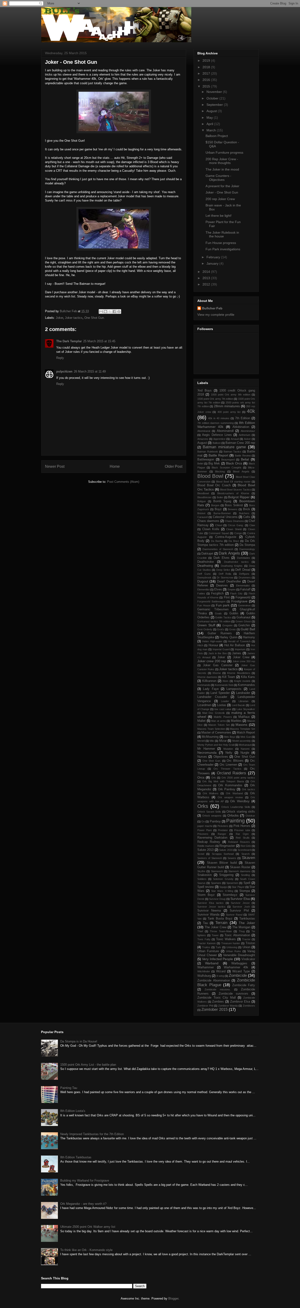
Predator (223, 830)
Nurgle (244, 752)
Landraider (243, 693)
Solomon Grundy (223, 879)
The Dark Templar (69, 341)
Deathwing (205, 565)
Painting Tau (68, 1088)
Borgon (215, 505)
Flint (227, 597)
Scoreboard (244, 849)
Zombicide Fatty (243, 985)
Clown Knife (210, 529)
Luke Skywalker (245, 709)
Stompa (244, 891)
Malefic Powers (223, 716)
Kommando (203, 685)
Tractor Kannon (206, 943)
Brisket (201, 513)
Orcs (200, 777)
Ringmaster (227, 846)
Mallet (201, 720)
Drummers (245, 577)
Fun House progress (221, 243)
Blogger (173, 1298)
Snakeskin (204, 875)
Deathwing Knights (232, 565)
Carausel (202, 517)
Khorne (217, 673)
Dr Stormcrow (225, 577)
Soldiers (201, 879)
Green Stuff (206, 625)
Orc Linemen (228, 764)
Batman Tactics (233, 451)
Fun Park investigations (223, 249)
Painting (235, 821)
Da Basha (217, 541)
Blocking (220, 471)
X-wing (220, 975)
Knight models (242, 681)
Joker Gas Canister (217, 665)
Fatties (201, 593)
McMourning (210, 736)
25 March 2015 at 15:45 (99, 341)
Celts (246, 517)
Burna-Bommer (222, 513)
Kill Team (228, 677)
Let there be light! (219, 215)
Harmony (249, 637)
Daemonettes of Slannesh (217, 549)
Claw (252, 525)
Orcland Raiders (231, 773)
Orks (202, 806)
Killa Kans (248, 677)
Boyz (218, 509)
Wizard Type (241, 971)
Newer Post (54, 466)
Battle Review (243, 455)
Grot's (220, 629)
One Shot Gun (244, 756)
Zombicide (238, 975)
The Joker (247, 923)
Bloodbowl (203, 493)
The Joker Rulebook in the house (222, 234)
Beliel (200, 463)
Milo (212, 740)
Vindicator (248, 959)
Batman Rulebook (207, 451)
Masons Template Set (242, 728)
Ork (213, 777)
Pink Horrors (242, 826)
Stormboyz (230, 895)
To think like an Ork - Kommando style (86, 1250)
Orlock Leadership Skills (235, 807)
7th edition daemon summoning (215, 423)
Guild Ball (248, 629)
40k (251, 411)
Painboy (215, 821)
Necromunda (207, 752)
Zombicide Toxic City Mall (216, 997)
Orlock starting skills (240, 811)
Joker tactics (73, 317)
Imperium (240, 649)
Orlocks (233, 815)
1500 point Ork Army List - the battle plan (88, 1064)
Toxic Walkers (226, 939)
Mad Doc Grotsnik (213, 712)
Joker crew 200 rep (211, 661)
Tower (215, 935)
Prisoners (202, 834)
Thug (242, 931)
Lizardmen (204, 705)
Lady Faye (210, 689)
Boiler (220, 497)
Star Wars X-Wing (222, 891)
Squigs (223, 887)
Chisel (218, 525)
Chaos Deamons (234, 521)
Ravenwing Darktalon (212, 837)
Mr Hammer (206, 748)
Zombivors (249, 1005)
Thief (200, 931)
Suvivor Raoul (234, 914)
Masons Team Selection (211, 728)
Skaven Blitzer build (222, 862)
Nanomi (245, 748)
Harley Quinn (228, 637)
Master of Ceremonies (216, 732)
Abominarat (203, 431)
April (210, 124)
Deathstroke (205, 561)
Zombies (218, 1001)
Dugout (202, 581)
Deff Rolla (225, 573)
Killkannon (209, 681)
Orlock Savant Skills (209, 811)
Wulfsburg (204, 975)
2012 (206, 284)
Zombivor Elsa (240, 1001)
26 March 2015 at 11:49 (90, 371)
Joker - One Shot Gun (222, 192)
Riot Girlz (245, 845)
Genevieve (244, 605)
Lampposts (233, 689)
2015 (206, 86)
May (210, 117)
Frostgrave (239, 601)
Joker (59, 317)
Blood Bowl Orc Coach (214, 485)
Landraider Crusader (212, 697)
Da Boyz (234, 541)
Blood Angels (241, 471)
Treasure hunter (230, 943)
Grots (232, 629)
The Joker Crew (215, 927)
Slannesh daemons (239, 871)
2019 (206, 60)
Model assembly (241, 740)
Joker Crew (241, 657)
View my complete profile (215, 314)
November (214, 92)
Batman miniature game (224, 447)
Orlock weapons (211, 815)
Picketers (223, 826)
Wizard (220, 971)
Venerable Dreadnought (239, 955)
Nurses (202, 756)
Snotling (245, 875)
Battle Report (218, 455)
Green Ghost (243, 621)
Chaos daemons (208, 521)
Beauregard (228, 459)
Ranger (222, 834)
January (212, 263)
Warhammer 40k (236, 967)
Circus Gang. (236, 525)
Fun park (223, 605)
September (215, 104)
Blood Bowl (210, 476)
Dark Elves (221, 557)
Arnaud (235, 438)
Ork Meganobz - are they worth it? (83, 1203)
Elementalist (243, 585)
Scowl (200, 853)
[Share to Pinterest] (118, 311)
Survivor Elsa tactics (210, 902)
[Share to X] (110, 311)
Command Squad (219, 533)
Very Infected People (217, 959)
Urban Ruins (233, 951)
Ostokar (250, 815)
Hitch (200, 645)
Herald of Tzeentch (239, 641)
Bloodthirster (204, 497)
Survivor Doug (217, 898)
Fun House (203, 605)
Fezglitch (217, 593)
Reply (60, 358)
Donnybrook (204, 577)
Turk (218, 947)
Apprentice (219, 438)
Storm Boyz (206, 895)
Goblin (233, 613)
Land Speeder (220, 693)
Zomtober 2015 (214, 1009)
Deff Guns (204, 573)
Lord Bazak (238, 705)
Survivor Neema (209, 910)
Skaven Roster (240, 867)
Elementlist (203, 589)
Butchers (244, 513)
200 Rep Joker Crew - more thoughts (222, 161)
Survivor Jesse (240, 902)
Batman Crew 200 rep (240, 443)
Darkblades (243, 557)
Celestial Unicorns (225, 517)
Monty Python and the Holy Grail (215, 744)
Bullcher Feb (212, 308)
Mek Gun (245, 736)
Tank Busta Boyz (220, 918)
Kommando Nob (224, 685)
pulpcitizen (64, 371)
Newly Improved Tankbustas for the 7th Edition (92, 1134)
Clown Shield (234, 529)
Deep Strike (223, 569)
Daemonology (247, 549)
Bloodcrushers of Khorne (233, 493)
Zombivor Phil (205, 1005)
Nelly (228, 752)
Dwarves (222, 585)
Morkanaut (245, 744)
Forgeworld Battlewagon (211, 601)
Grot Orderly (204, 629)
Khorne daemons (207, 677)
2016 (206, 80)
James (236, 653)
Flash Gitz (236, 593)
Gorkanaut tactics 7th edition (214, 621)
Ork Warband (234, 793)
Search (245, 853)
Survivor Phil (239, 910)
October (212, 98)
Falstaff (245, 589)
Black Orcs (234, 463)
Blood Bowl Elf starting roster (233, 481)
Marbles (236, 720)
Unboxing (231, 947)
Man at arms (218, 720)
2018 (206, 67)
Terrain (221, 922)
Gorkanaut (243, 617)
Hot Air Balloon (234, 645)
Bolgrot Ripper (239, 497)
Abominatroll (225, 431)
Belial (245, 459)
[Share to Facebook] (114, 311)
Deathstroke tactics (236, 561)
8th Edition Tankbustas (75, 1157)
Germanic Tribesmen (213, 609)
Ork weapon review (230, 797)
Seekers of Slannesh (209, 858)
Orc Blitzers (235, 760)
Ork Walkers (211, 793)
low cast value (222, 709)
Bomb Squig (222, 501)
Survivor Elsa (240, 899)
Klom (225, 681)
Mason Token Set (218, 724)
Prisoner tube (242, 830)
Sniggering (226, 875)
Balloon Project (217, 136)
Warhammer (205, 967)
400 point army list (229, 412)
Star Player (238, 887)
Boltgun (201, 501)
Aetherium (244, 434)
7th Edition (242, 418)
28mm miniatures (227, 406)
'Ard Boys (204, 390)
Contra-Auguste (225, 537)
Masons (241, 724)
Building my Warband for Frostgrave (84, 1180)
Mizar (223, 740)
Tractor (246, 939)
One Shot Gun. (94, 317)
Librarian (243, 701)
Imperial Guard (221, 649)
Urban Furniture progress (224, 152)
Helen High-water (212, 641)
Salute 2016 (225, 849)
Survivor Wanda (208, 914)
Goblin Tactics (223, 617)
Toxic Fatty (203, 939)
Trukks (206, 947)
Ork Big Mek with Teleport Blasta (223, 781)
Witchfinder (203, 971)
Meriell (201, 740)
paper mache (205, 826)
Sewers (232, 858)
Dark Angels (229, 553)
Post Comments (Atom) (123, 481)
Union (246, 947)
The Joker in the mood (222, 169)
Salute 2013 (205, 850)
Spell (247, 883)
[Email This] (101, 311)
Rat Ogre (242, 834)
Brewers (232, 509)
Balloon (217, 442)
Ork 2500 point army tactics (238, 777)
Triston (250, 943)
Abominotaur (248, 431)
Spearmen (232, 883)
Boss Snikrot (234, 505)
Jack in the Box (217, 653)
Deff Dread (242, 569)
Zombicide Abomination (213, 980)
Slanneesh (217, 871)
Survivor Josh (241, 906)
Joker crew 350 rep (243, 661)
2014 (206, 272)
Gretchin (244, 625)
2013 (206, 278)
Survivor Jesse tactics (211, 906)
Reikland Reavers (239, 841)
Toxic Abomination (237, 935)
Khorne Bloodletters (238, 673)
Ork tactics (248, 789)
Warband (211, 963)
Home (115, 466)
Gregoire (227, 625)
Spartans (216, 883)
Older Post (173, 466)
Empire (232, 589)
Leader (225, 701)
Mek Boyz (230, 736)
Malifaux (244, 717)
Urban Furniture (208, 951)
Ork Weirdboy (240, 801)
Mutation (228, 748)
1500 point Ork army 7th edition (215, 398)
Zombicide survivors (233, 993)
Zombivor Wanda (228, 1005)
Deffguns (244, 573)
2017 (206, 73)
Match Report (246, 732)
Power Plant (204, 830)
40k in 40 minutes (218, 418)
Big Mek (214, 463)
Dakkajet (207, 553)
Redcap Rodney (208, 842)
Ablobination (240, 427)
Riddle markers (206, 845)
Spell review (205, 887)
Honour (213, 645)
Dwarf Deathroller (229, 581)
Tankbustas (247, 918)
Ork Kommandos (230, 785)
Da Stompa (247, 545)
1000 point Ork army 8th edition (230, 394)
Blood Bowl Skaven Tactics (235, 489)
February (213, 257)
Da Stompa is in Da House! (78, 1041)
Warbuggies (239, 963)
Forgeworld (243, 597)
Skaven (248, 858)
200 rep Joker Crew (220, 199)
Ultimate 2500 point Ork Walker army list (87, 1226)
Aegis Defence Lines (217, 435)
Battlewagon (205, 459)
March (211, 130)
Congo (238, 533)
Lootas (221, 705)
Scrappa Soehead (223, 853)
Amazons (202, 438)
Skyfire (201, 871)
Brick (246, 509)
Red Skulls (242, 837)
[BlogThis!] (105, 311)
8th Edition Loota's (72, 1111)
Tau (205, 923)
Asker (247, 438)
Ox (203, 821)
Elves (218, 589)
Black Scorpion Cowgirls (226, 467)
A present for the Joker (222, 186)
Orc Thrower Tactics (227, 768)
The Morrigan (241, 927)
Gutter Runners (220, 633)
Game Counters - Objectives (218, 178)
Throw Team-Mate (221, 931)
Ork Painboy (226, 789)
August (212, 111)
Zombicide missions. (218, 989)
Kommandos (246, 685)
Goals (218, 613)
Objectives (221, 756)
